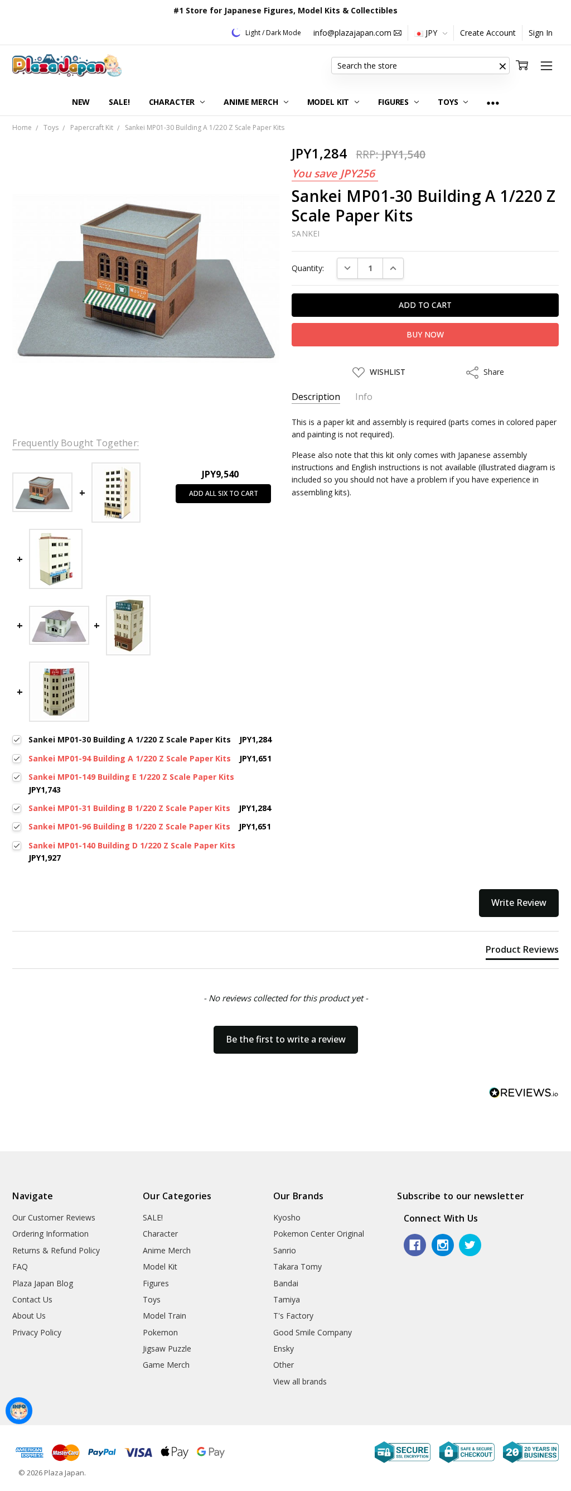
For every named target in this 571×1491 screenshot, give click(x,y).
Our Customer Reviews (53, 1217)
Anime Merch (252, 101)
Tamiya (286, 1299)
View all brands (300, 1381)
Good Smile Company (312, 1332)
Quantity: (308, 268)
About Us (29, 1315)
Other (283, 1364)
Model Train (164, 1315)
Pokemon (160, 1332)
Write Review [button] (518, 902)
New (81, 101)
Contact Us (32, 1299)
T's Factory (293, 1315)
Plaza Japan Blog (42, 1283)
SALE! (119, 101)
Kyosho (287, 1217)
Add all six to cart (223, 493)
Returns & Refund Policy (56, 1250)
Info (363, 397)
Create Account (488, 32)
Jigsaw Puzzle (167, 1348)
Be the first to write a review (286, 1039)
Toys (449, 101)
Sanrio (284, 1250)
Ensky (283, 1348)
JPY (431, 32)
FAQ (20, 1266)
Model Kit (329, 101)
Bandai (285, 1283)
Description (316, 397)
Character (173, 101)
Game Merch (166, 1364)
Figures (394, 101)
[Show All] (493, 102)
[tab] (522, 951)
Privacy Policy (36, 1332)
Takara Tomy (297, 1266)
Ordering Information (50, 1233)
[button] (503, 66)
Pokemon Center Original (318, 1233)
